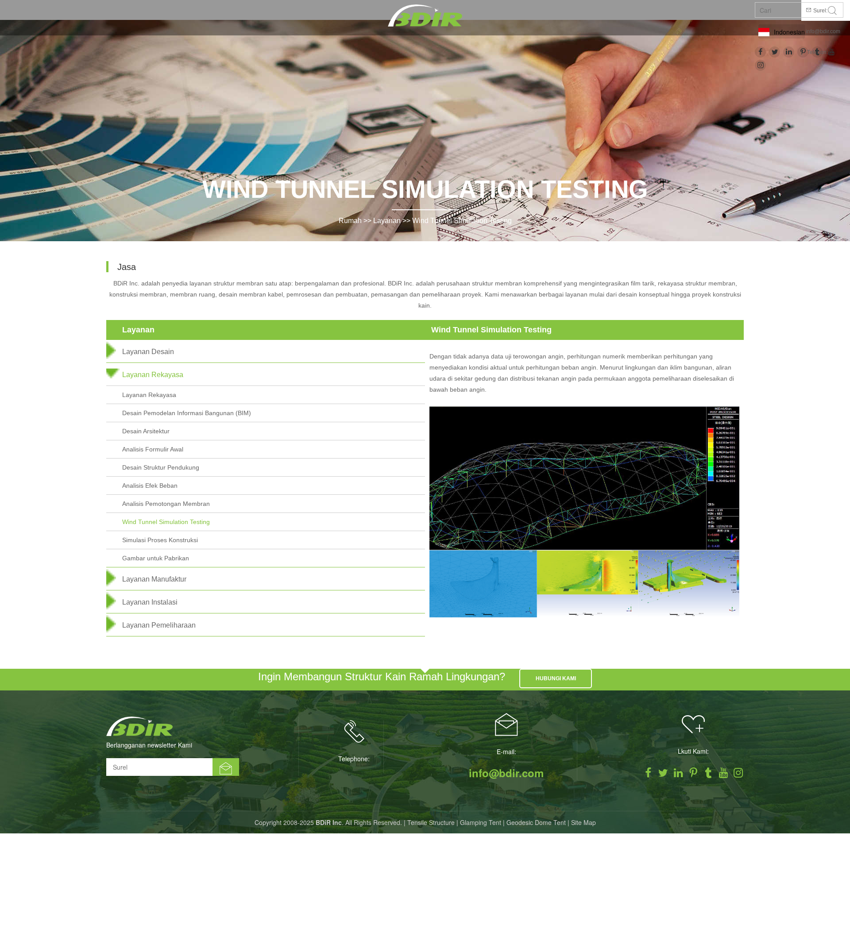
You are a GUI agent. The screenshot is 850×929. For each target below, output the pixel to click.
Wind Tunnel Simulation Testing (462, 220)
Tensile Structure (431, 822)
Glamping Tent (480, 822)
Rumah (350, 220)
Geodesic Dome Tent (536, 822)
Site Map (583, 822)
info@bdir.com (823, 31)
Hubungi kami (556, 678)
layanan (387, 220)
